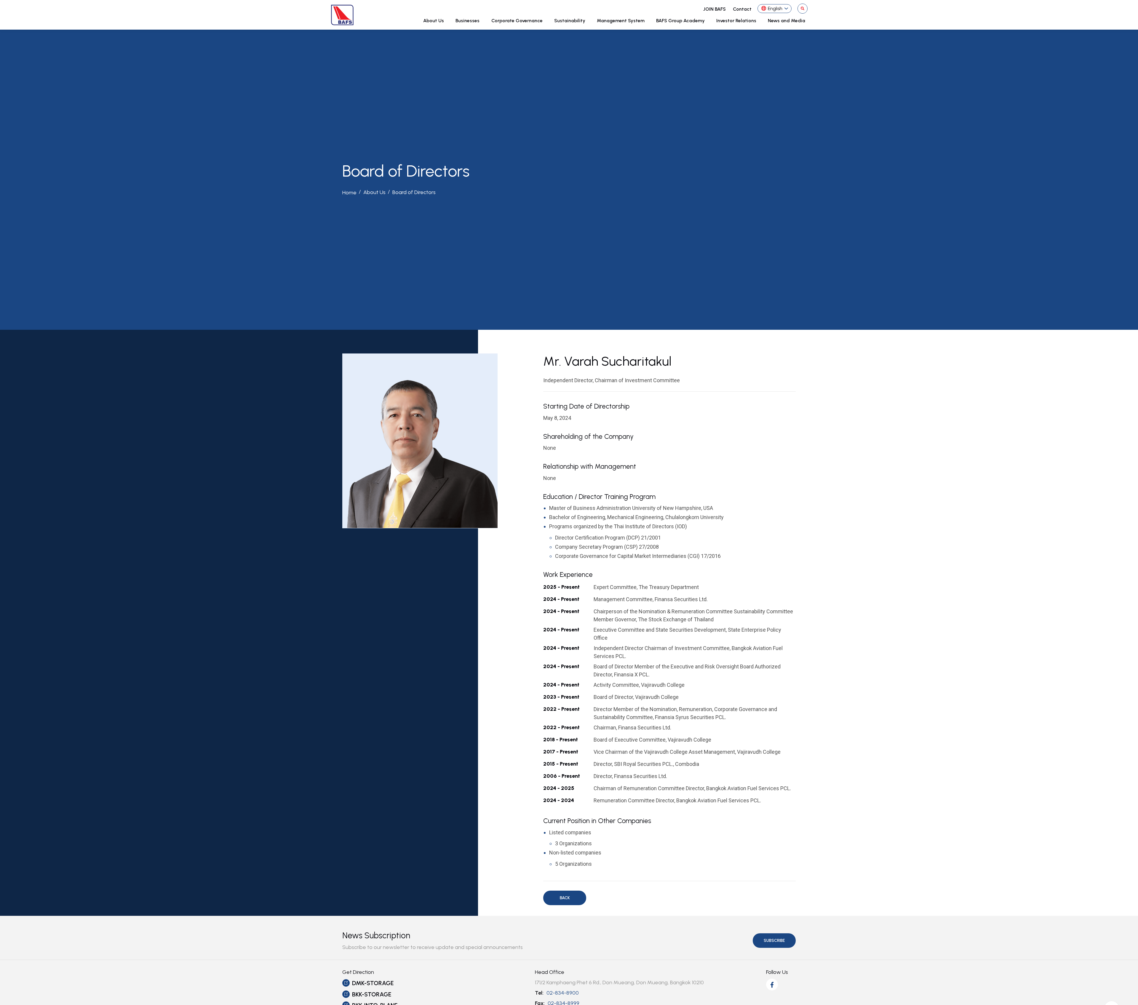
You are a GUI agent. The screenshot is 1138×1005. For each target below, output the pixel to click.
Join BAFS (714, 9)
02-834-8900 (562, 993)
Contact (742, 9)
